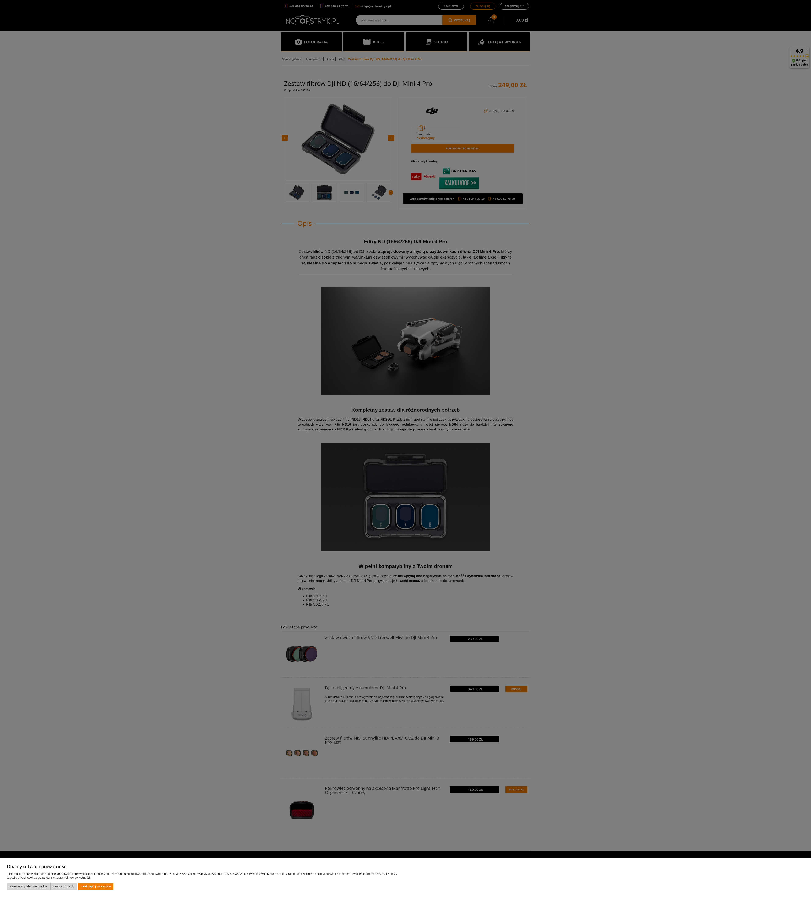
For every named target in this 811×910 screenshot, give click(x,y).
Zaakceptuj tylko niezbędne (28, 886)
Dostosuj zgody (63, 886)
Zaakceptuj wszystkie (96, 886)
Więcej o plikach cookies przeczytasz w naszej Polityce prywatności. (48, 877)
